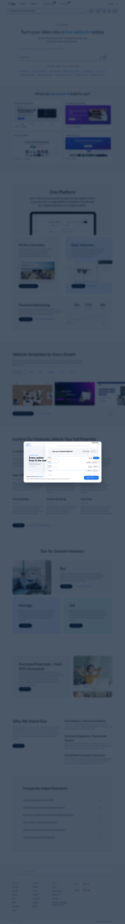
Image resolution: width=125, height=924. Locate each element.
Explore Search (90, 477)
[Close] (98, 444)
